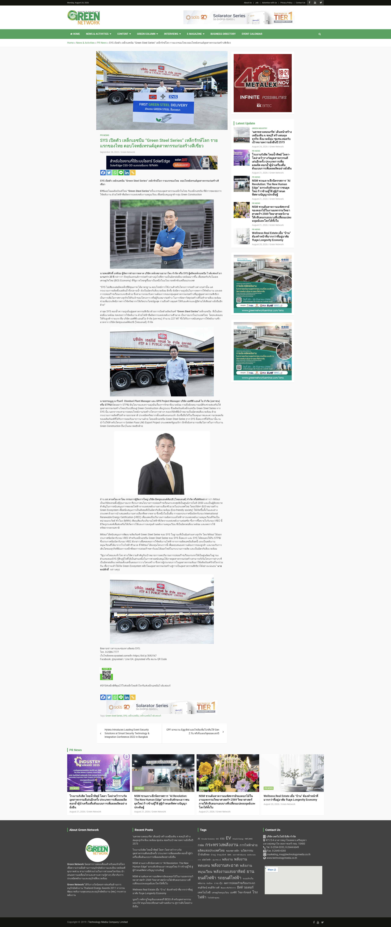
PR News (104, 135)
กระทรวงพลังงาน (221, 844)
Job (256, 3)
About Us (248, 3)
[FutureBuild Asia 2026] (161, 157)
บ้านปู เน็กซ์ (221, 855)
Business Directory (223, 34)
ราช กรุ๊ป (218, 883)
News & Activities (97, 34)
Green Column (146, 34)
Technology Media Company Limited (108, 922)
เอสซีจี (233, 892)
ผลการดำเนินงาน (239, 855)
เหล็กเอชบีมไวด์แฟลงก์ (150, 715)
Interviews (171, 34)
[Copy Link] (132, 172)
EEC (217, 839)
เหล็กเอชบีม (133, 715)
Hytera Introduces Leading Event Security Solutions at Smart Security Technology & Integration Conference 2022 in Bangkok (127, 733)
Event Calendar (252, 34)
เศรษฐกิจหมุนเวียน (220, 892)
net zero (248, 838)
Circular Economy (208, 839)
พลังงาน (227, 859)
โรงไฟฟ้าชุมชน (213, 898)
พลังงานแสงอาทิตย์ (229, 871)
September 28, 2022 (109, 152)
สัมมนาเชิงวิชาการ (228, 888)
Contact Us (300, 3)
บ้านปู (213, 855)
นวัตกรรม (247, 850)
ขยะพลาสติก (232, 850)
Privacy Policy (286, 3)
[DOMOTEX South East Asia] (161, 702)
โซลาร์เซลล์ (244, 892)
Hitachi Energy (237, 839)
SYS (125, 715)
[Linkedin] (127, 172)
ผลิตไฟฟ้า (206, 859)
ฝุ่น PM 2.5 (217, 860)
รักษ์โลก (209, 883)
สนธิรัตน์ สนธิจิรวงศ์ (208, 887)
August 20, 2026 (260, 244)
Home (76, 34)
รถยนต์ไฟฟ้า (229, 877)
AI (199, 838)
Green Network (128, 152)
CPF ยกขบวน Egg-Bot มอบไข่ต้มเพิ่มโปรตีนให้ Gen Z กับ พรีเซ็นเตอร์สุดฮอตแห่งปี (192, 731)
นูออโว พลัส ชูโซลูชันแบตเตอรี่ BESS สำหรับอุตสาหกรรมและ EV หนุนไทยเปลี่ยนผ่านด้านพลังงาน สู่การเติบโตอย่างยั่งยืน (162, 903)
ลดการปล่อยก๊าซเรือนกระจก (239, 883)
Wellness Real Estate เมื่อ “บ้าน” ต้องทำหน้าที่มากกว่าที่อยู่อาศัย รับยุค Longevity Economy (271, 236)
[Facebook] (103, 172)
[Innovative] (263, 55)
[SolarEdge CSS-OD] (263, 324)
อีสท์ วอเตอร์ (245, 887)
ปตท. (229, 855)
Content (122, 34)
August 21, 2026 (260, 173)
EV (228, 838)
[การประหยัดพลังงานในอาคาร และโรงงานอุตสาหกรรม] (239, 12)
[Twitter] (109, 172)
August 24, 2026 (260, 146)
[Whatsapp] (115, 172)
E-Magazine (194, 34)
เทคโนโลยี (204, 892)
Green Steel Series (114, 715)
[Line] (121, 172)
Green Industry (259, 128)
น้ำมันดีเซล (204, 854)
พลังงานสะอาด (225, 865)
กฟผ (201, 845)
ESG (222, 838)
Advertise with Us (269, 3)
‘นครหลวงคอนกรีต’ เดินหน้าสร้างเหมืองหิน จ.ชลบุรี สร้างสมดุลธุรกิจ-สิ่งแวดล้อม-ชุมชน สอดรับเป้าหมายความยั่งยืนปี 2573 (272, 137)
